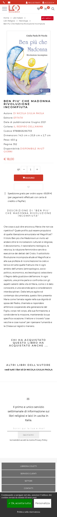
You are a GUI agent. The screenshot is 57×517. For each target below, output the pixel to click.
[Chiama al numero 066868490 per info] (4, 2)
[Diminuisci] (24, 169)
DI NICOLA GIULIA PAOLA (38, 369)
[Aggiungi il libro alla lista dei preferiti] (28, 187)
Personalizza (42, 503)
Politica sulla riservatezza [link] (28, 512)
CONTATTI (28, 488)
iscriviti (28, 435)
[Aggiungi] (37, 169)
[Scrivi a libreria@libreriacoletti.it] (9, 2)
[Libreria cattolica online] (14, 9)
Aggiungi (29, 178)
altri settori (47, 18)
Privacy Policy (41, 440)
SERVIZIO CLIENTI (28, 473)
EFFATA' (18, 117)
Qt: (18, 169)
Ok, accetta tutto (20, 503)
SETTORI (28, 481)
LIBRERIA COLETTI (28, 466)
